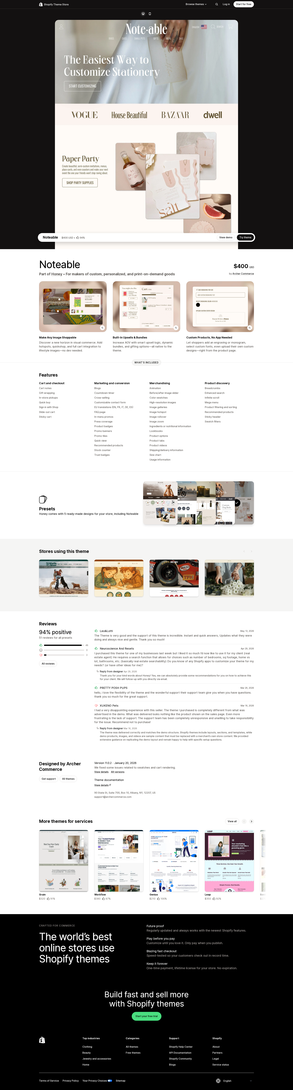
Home (85, 1064)
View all (232, 821)
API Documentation (180, 1052)
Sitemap (120, 1080)
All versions (117, 771)
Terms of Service (49, 1080)
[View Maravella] (198, 502)
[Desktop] (143, 13)
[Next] (251, 551)
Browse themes (195, 4)
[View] (63, 579)
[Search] (216, 4)
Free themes (133, 1052)
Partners (217, 1052)
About (216, 1046)
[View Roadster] (179, 502)
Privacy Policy (71, 1080)
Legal (215, 1058)
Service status (220, 1064)
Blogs (172, 1064)
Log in (226, 4)
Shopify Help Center (181, 1046)
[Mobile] (149, 13)
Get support (49, 778)
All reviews (48, 663)
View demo (225, 237)
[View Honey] (217, 502)
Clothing (87, 1046)
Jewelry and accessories (96, 1058)
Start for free (243, 4)
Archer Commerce (243, 273)
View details (101, 771)
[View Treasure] (160, 502)
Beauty (86, 1052)
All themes (68, 778)
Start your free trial (147, 1016)
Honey (56, 274)
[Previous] (244, 551)
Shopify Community (180, 1058)
